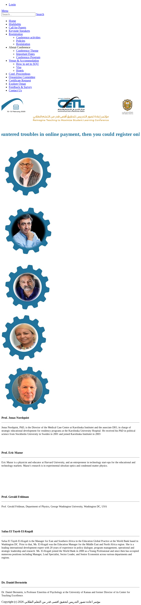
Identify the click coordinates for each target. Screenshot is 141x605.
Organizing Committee (22, 77)
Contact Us (15, 90)
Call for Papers (17, 27)
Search (40, 14)
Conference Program (28, 57)
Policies (20, 40)
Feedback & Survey (20, 87)
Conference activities (28, 37)
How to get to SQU (27, 63)
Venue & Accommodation (24, 60)
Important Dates (25, 54)
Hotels (20, 70)
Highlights (15, 24)
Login (12, 4)
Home (12, 20)
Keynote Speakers (19, 30)
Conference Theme (27, 50)
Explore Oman (17, 83)
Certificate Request (20, 80)
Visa (18, 67)
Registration (16, 34)
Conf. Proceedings (19, 73)
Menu (4, 10)
